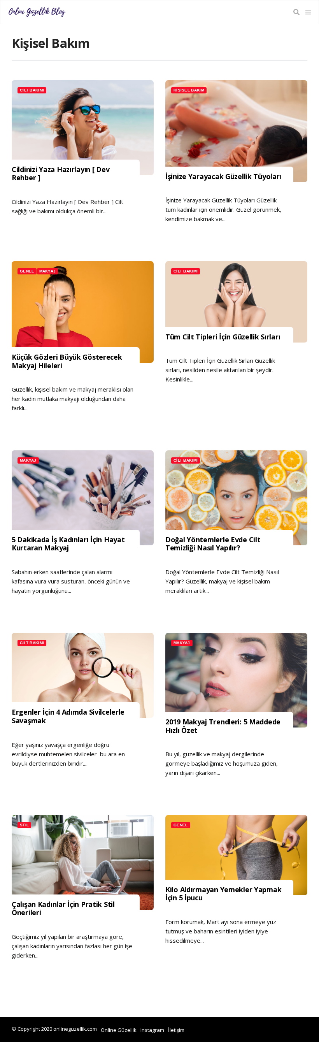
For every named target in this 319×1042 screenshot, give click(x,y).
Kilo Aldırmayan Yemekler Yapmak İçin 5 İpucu (223, 894)
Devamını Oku (40, 230)
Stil (24, 825)
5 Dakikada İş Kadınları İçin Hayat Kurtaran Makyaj (68, 544)
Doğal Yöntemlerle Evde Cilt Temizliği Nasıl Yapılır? (212, 544)
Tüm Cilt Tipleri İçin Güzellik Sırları (222, 337)
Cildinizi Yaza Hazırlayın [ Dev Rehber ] (60, 173)
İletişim (176, 1029)
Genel (27, 271)
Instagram (152, 1029)
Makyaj (47, 271)
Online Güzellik (119, 1029)
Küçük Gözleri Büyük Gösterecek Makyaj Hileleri (67, 361)
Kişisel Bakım (189, 90)
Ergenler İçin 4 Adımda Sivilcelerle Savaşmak (68, 716)
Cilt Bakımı (32, 90)
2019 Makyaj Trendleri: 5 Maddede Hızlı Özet (222, 726)
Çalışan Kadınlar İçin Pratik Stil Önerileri (63, 908)
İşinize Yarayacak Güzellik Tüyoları (223, 176)
